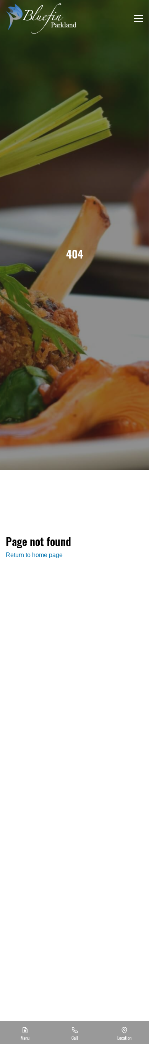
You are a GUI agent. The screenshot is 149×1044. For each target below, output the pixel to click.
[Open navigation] (138, 18)
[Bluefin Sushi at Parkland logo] (41, 19)
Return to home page (34, 555)
